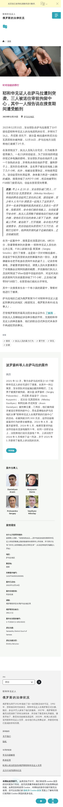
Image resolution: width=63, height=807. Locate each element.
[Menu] (56, 15)
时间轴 (11, 450)
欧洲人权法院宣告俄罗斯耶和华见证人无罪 (22, 765)
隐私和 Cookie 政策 (32, 790)
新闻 (9, 41)
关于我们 (7, 736)
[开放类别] (39, 682)
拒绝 (53, 801)
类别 (7, 682)
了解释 (49, 313)
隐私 (5, 741)
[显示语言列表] (44, 3)
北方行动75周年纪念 (12, 770)
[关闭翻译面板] (57, 3)
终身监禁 (7, 760)
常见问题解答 (9, 755)
